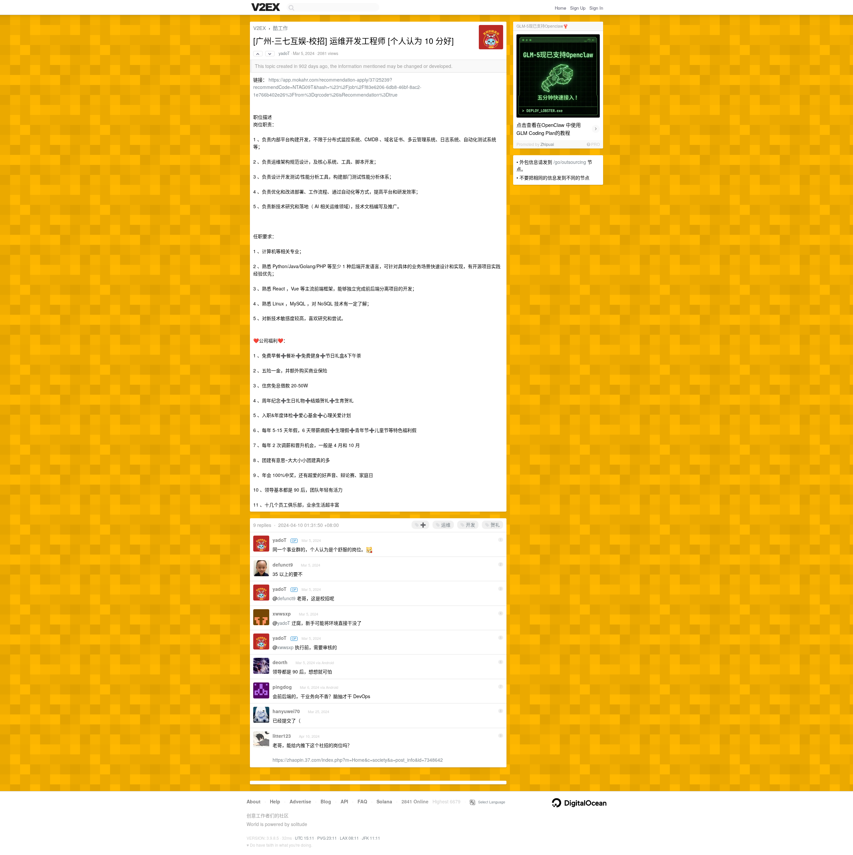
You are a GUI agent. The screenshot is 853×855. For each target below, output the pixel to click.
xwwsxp (282, 613)
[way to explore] (266, 7)
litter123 (282, 735)
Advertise (300, 801)
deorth (280, 662)
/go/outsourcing (569, 162)
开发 (469, 524)
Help (275, 801)
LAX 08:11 (349, 838)
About (254, 801)
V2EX (259, 27)
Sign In (596, 8)
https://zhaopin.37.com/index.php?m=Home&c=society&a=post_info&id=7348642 (358, 759)
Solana (384, 801)
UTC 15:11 (304, 838)
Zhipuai (547, 144)
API (344, 801)
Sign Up (577, 8)
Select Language (490, 801)
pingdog (282, 686)
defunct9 (283, 564)
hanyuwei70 (286, 711)
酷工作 (280, 27)
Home (560, 8)
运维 (445, 524)
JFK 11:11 (371, 838)
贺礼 (494, 524)
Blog (326, 801)
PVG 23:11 (327, 838)
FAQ (362, 801)
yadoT (284, 53)
